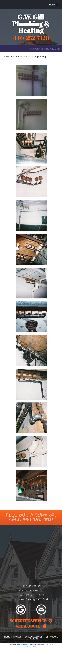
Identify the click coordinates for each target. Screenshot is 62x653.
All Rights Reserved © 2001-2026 (41, 644)
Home (7, 636)
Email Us (17, 636)
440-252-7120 (38, 519)
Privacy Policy (31, 646)
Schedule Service (33, 636)
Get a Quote (52, 636)
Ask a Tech (33, 638)
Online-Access (23, 645)
